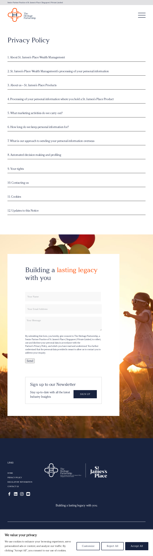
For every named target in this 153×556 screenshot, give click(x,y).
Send (30, 361)
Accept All (137, 546)
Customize (88, 546)
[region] (76, 542)
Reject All (112, 546)
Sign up (85, 394)
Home (10, 473)
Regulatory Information (19, 482)
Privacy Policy (14, 477)
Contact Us (13, 486)
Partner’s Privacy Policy (36, 346)
